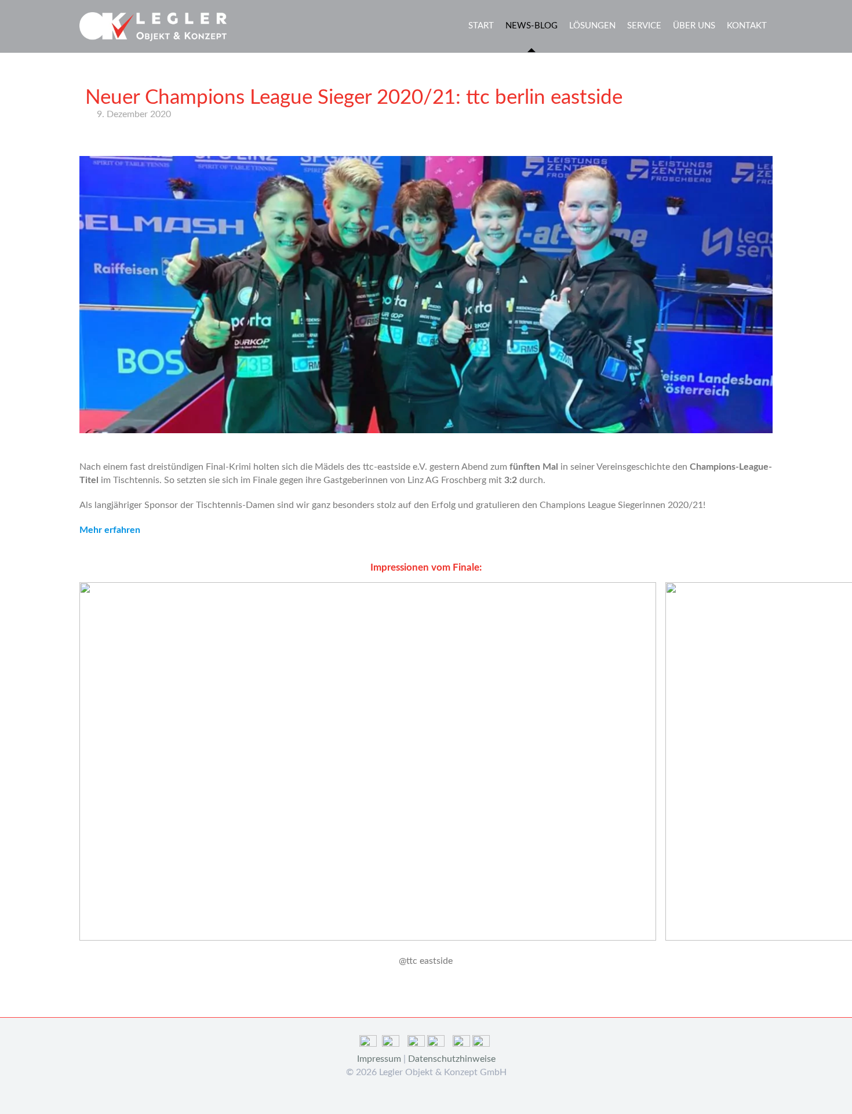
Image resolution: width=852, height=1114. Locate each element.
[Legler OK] (153, 26)
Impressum (379, 1059)
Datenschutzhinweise (452, 1059)
